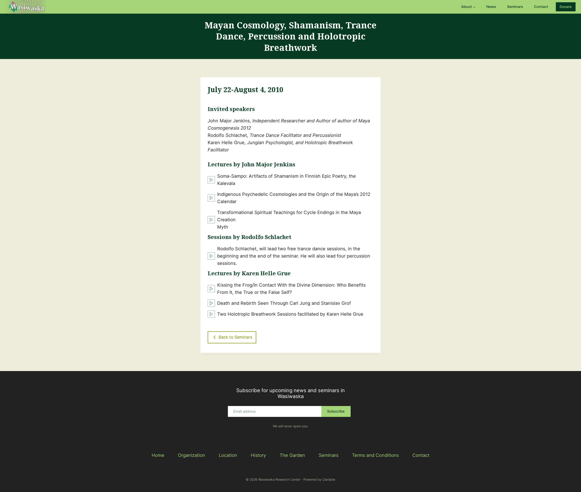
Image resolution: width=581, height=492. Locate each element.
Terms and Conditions (375, 455)
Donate (566, 7)
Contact (541, 6)
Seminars (515, 6)
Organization (191, 455)
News (491, 6)
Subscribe (336, 411)
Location (228, 455)
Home (158, 455)
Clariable (328, 479)
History (258, 455)
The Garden (292, 455)
